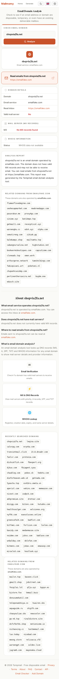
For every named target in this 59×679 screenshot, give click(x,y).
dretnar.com (34, 499)
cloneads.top (13, 255)
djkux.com (12, 468)
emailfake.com (28, 313)
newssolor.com (37, 614)
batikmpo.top (29, 219)
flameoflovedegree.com (18, 203)
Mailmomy (7, 3)
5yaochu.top (13, 483)
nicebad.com (30, 634)
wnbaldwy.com (13, 541)
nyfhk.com (12, 515)
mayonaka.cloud (33, 650)
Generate (29, 4)
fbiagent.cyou (28, 468)
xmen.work (29, 255)
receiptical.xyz (33, 224)
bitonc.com (27, 504)
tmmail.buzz (32, 593)
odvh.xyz (29, 229)
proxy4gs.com (31, 214)
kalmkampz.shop (14, 240)
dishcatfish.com (15, 462)
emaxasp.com (44, 546)
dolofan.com (31, 541)
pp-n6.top (14, 619)
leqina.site (33, 441)
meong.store (15, 640)
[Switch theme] (55, 4)
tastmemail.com (36, 629)
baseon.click (31, 577)
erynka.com (28, 447)
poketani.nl (34, 266)
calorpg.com (13, 447)
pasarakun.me (13, 214)
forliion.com (30, 525)
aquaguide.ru (16, 608)
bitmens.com (13, 546)
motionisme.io (37, 624)
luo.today (14, 634)
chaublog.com (13, 473)
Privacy (51, 665)
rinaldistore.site (33, 619)
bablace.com (43, 536)
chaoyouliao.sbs (17, 614)
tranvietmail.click (17, 452)
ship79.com (32, 608)
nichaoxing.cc (16, 629)
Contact (38, 669)
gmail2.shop (15, 582)
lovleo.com (46, 525)
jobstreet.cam (33, 582)
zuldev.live (34, 645)
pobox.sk (29, 473)
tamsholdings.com (41, 261)
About (22, 669)
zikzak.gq (32, 235)
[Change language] (48, 4)
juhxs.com (27, 536)
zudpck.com (27, 494)
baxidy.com (12, 530)
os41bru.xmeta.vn (32, 483)
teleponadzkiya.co (18, 603)
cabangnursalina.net (17, 245)
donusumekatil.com (18, 598)
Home (20, 4)
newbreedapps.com (40, 208)
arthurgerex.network (17, 261)
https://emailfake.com (39, 108)
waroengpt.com (16, 645)
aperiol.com (13, 488)
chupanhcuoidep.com (17, 271)
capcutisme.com (43, 250)
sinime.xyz (12, 219)
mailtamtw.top (34, 240)
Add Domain (38, 673)
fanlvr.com (12, 457)
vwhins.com (28, 488)
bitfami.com (13, 525)
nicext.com (12, 494)
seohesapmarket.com (17, 208)
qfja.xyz (31, 587)
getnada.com (38, 478)
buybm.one (40, 276)
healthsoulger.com (16, 509)
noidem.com (12, 536)
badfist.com (34, 520)
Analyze (31, 41)
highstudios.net (40, 245)
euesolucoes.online (31, 515)
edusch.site (13, 282)
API (46, 669)
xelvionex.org (37, 509)
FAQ (30, 669)
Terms (14, 669)
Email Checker (22, 673)
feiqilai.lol (16, 587)
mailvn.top (14, 577)
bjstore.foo (15, 593)
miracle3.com (13, 551)
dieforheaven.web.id (17, 478)
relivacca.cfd (33, 640)
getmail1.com (13, 224)
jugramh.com (15, 650)
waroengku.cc (13, 229)
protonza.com (29, 457)
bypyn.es (44, 587)
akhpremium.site (15, 499)
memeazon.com (45, 488)
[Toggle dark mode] (41, 4)
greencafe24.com (15, 520)
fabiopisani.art (15, 266)
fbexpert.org (34, 462)
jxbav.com (28, 546)
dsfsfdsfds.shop (17, 624)
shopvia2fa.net (14, 441)
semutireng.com (14, 235)
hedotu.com (43, 473)
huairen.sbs (39, 603)
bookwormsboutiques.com (19, 250)
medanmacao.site (30, 530)
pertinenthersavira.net (19, 276)
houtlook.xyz (31, 551)
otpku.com (43, 229)
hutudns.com (44, 504)
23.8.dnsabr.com (39, 452)
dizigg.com (12, 504)
